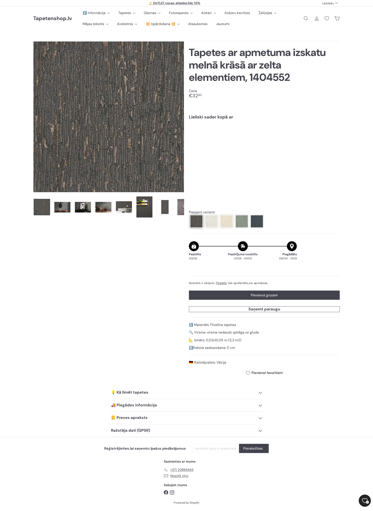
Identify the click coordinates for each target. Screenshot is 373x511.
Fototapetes (179, 13)
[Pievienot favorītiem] (334, 132)
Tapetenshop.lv (52, 18)
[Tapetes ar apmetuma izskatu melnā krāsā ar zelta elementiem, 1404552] (264, 138)
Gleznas (150, 13)
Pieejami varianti (202, 212)
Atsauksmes (197, 24)
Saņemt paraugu (264, 309)
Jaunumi (222, 24)
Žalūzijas (266, 13)
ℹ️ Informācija (94, 13)
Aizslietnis (125, 24)
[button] (196, 221)
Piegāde (221, 283)
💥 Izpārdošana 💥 (161, 24)
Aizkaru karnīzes (237, 13)
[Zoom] (108, 117)
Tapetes (125, 13)
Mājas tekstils (94, 24)
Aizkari (207, 13)
